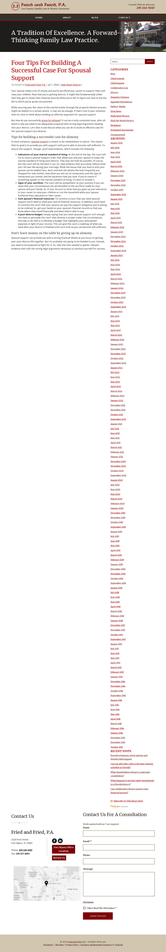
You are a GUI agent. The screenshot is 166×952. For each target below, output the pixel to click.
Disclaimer (88, 902)
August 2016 (116, 700)
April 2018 (116, 606)
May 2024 (115, 269)
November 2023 (118, 297)
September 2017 (118, 639)
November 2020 (118, 466)
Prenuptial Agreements (122, 130)
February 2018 (117, 616)
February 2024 (117, 283)
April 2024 (116, 274)
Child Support (117, 83)
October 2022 (117, 358)
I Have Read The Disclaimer (102, 908)
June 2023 (115, 321)
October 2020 (117, 471)
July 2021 (115, 428)
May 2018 (115, 602)
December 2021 (118, 405)
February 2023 (117, 339)
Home (39, 17)
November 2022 (118, 353)
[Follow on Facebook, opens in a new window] (54, 840)
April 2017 (115, 663)
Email (87, 841)
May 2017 (115, 658)
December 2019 (118, 513)
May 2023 (115, 325)
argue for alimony (50, 120)
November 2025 (118, 185)
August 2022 (116, 368)
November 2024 (118, 241)
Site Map (59, 944)
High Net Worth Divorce (122, 120)
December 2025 (118, 180)
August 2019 (116, 531)
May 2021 (115, 438)
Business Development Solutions (96, 944)
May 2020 (115, 494)
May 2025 (115, 213)
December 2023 (118, 293)
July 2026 (115, 147)
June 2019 (115, 541)
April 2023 (116, 330)
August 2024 (117, 255)
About (67, 17)
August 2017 (116, 644)
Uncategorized (118, 134)
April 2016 (115, 719)
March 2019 (116, 555)
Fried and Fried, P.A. (35, 84)
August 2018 (116, 588)
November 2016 (118, 686)
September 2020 (118, 475)
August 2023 (116, 311)
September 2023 (118, 307)
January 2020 (117, 508)
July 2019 (115, 536)
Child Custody (117, 78)
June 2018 (115, 597)
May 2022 (115, 382)
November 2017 (118, 630)
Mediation (116, 125)
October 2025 (117, 190)
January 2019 (117, 564)
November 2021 (118, 410)
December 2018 (118, 569)
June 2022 (115, 377)
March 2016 (116, 723)
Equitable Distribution (121, 102)
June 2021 (115, 433)
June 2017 (115, 653)
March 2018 (116, 611)
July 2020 (115, 485)
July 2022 (115, 372)
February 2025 (117, 227)
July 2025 (115, 204)
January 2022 (117, 400)
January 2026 (117, 175)
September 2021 (118, 419)
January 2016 (117, 733)
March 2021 (116, 447)
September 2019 (118, 527)
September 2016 (118, 695)
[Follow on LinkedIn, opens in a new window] (60, 840)
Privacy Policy (72, 944)
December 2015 (118, 738)
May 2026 (115, 157)
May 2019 (115, 545)
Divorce (114, 92)
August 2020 (117, 480)
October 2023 (117, 302)
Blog (95, 17)
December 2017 (118, 625)
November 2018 (118, 574)
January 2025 (117, 232)
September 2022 (118, 363)
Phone (86, 855)
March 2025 (116, 222)
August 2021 (116, 424)
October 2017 (117, 634)
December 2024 (118, 236)
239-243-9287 (146, 8)
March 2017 (116, 667)
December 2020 (118, 461)
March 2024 (116, 279)
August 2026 (117, 143)
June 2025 (115, 208)
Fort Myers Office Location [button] (64, 849)
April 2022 (116, 386)
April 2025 (116, 218)
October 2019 (117, 522)
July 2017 (115, 648)
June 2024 (115, 265)
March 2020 (116, 499)
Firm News (116, 111)
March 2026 (116, 166)
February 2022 (117, 396)
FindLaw (119, 944)
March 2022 (116, 391)
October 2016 (117, 691)
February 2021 (117, 452)
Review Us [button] (59, 857)
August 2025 (116, 199)
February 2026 (117, 171)
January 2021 (117, 456)
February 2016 (117, 728)
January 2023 (117, 344)
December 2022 (118, 349)
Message (88, 869)
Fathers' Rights (118, 106)
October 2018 (117, 578)
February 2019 (117, 560)
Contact (125, 17)
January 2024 (117, 288)
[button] (163, 934)
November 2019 (118, 517)
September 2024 (118, 250)
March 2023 (116, 335)
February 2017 (117, 672)
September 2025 (118, 194)
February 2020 (118, 503)
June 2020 (115, 489)
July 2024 (115, 260)
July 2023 (115, 316)
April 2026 (116, 162)
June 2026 (115, 152)
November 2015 (118, 742)
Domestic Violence (120, 97)
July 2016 (115, 705)
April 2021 (115, 442)
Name (86, 827)
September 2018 (118, 583)
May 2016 (115, 714)
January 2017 (117, 677)
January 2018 (117, 620)
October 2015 (117, 747)
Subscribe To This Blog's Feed (128, 801)
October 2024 (117, 246)
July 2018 (115, 592)
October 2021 (117, 414)
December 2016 (118, 681)
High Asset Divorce (71, 84)
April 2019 (115, 550)
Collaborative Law (119, 88)
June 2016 (115, 709)
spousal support (39, 141)
